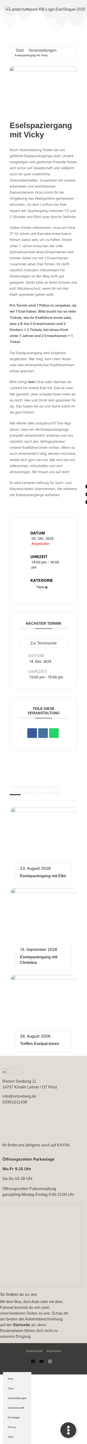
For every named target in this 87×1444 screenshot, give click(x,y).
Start (20, 50)
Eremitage (14, 1417)
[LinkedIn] (43, 733)
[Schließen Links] (74, 1430)
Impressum (54, 1351)
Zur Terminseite (43, 643)
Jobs (11, 1436)
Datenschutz (34, 1351)
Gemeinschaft (16, 1407)
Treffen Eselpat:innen (39, 1044)
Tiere (40, 587)
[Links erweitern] (68, 1430)
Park (10, 1378)
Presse (12, 1427)
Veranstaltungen (43, 50)
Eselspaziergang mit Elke (43, 876)
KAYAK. (64, 1145)
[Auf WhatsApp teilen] (54, 733)
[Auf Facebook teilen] (32, 733)
